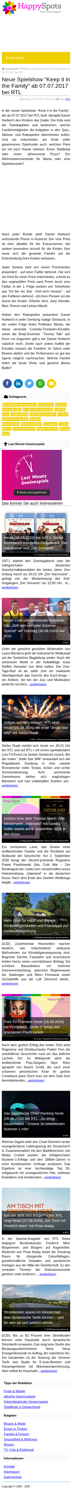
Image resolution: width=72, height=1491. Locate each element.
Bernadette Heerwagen (19, 404)
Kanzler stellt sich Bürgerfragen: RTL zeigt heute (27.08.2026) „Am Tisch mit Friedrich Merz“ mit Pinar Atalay (35, 1220)
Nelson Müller (31, 424)
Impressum (11, 1471)
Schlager (50, 424)
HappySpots (11, 68)
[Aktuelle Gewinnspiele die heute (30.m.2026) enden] (32, 499)
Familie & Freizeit (16, 1434)
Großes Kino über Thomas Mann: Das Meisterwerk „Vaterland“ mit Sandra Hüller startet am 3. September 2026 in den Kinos (35, 826)
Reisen (9, 1444)
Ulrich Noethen (24, 429)
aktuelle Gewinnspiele (19, 1396)
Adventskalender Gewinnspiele (26, 1401)
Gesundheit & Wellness (20, 1439)
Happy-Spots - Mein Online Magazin (32, 8)
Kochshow (45, 404)
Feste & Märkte (14, 1391)
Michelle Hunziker (43, 414)
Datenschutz (13, 1477)
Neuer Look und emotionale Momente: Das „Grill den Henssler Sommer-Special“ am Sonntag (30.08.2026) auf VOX (34, 628)
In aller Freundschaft (37, 409)
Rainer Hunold (47, 429)
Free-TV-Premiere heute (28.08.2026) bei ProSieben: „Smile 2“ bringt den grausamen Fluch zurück (34, 1027)
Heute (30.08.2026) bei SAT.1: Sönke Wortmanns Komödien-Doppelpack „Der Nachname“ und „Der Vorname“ (36, 543)
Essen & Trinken (15, 1429)
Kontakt (9, 1466)
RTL (68, 99)
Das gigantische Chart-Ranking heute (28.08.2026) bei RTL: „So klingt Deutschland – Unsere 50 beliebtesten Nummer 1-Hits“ (34, 1121)
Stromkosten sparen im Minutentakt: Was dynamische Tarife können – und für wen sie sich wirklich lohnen (34, 1317)
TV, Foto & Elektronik (19, 1450)
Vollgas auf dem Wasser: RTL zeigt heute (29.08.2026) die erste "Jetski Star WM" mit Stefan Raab (36, 727)
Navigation (15, 58)
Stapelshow (19, 414)
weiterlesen (10, 587)
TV (21, 68)
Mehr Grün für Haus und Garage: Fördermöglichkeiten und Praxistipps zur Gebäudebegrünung (36, 926)
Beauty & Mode (15, 1423)
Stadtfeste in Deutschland (22, 1407)
